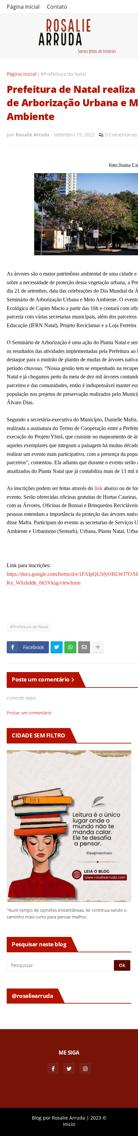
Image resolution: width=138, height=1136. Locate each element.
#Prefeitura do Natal (63, 74)
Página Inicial (23, 6)
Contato (57, 6)
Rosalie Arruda (68, 1118)
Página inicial (22, 74)
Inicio (69, 1124)
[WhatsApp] (70, 647)
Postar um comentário (29, 713)
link (98, 488)
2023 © (98, 1118)
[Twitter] (57, 647)
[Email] (84, 647)
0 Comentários (121, 134)
